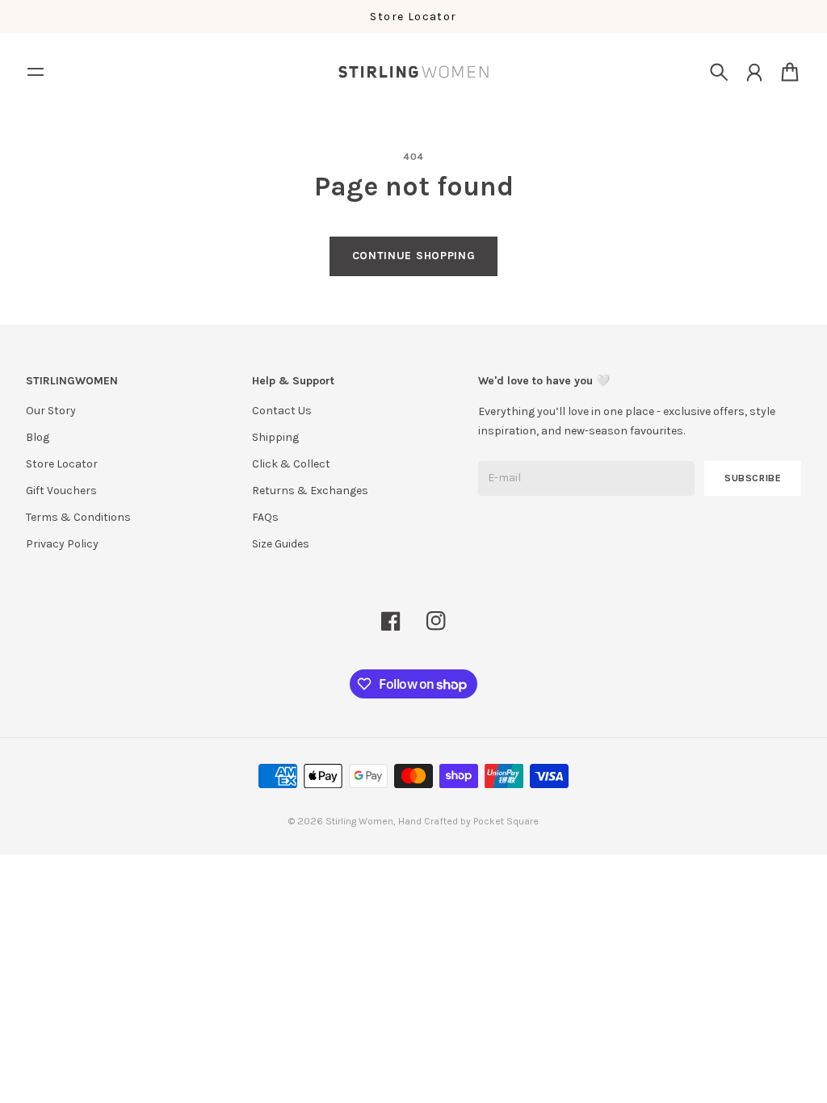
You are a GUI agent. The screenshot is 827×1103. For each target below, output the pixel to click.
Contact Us (282, 410)
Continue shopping (414, 255)
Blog (37, 437)
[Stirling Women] (413, 72)
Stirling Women (359, 821)
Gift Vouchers (61, 490)
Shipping (275, 437)
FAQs (265, 517)
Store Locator (413, 16)
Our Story (51, 410)
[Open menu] (35, 72)
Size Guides (280, 544)
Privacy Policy (62, 544)
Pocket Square (506, 821)
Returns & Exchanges (310, 490)
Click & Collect (291, 464)
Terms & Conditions (78, 517)
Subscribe (753, 478)
